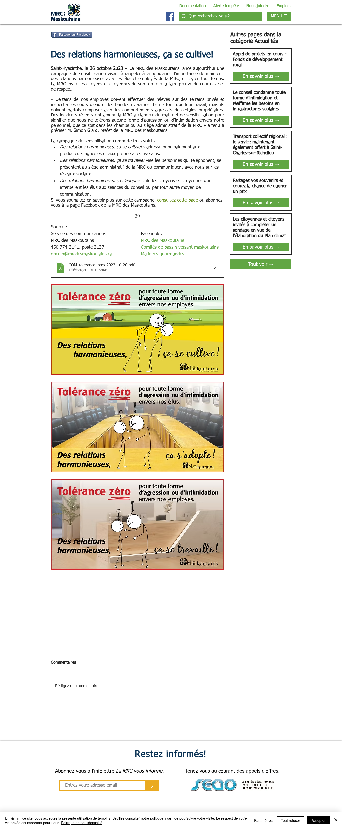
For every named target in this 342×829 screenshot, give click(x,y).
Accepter (319, 820)
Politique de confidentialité (81, 822)
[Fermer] (336, 820)
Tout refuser (290, 820)
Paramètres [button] (263, 820)
